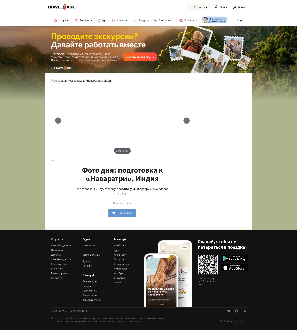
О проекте (57, 239)
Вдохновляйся (91, 254)
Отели (117, 282)
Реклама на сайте (60, 264)
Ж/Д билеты (120, 268)
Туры (116, 250)
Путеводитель (89, 290)
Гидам (86, 239)
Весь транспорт (122, 264)
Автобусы (119, 273)
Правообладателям (61, 245)
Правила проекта (59, 273)
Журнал (86, 261)
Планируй (88, 275)
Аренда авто (120, 254)
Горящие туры (89, 281)
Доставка (56, 254)
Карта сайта (57, 268)
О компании (57, 250)
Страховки (119, 278)
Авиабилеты (120, 245)
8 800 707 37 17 (59, 311)
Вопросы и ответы (91, 300)
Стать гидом (88, 245)
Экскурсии (119, 259)
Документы (57, 278)
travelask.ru (105, 318)
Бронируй (120, 239)
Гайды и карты (89, 295)
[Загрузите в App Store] (234, 267)
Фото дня (87, 265)
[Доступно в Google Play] (234, 258)
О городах (64, 20)
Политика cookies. (133, 321)
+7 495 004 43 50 (78, 311)
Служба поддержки (61, 259)
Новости (86, 286)
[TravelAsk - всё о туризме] (61, 7)
